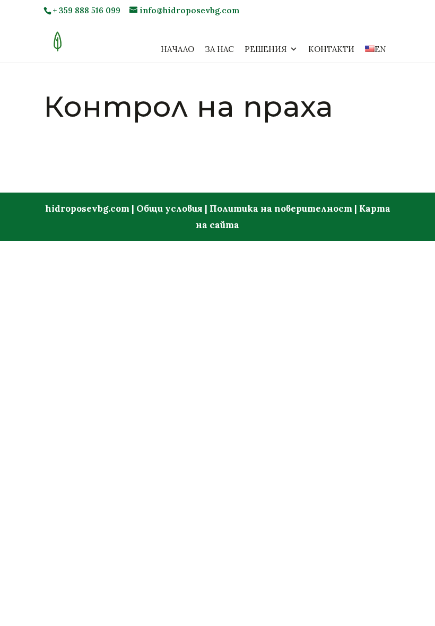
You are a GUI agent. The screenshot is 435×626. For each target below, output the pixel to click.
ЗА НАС (219, 49)
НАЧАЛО (177, 49)
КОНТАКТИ (331, 49)
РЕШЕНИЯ (265, 49)
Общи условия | (173, 208)
